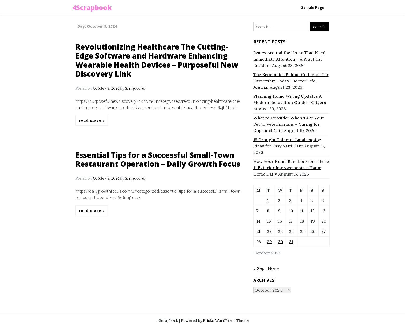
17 (290, 221)
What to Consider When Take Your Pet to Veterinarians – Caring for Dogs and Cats (288, 124)
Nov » (273, 268)
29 (269, 241)
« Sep (258, 268)
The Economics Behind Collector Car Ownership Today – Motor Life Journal (291, 81)
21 (258, 231)
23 (280, 231)
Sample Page (312, 7)
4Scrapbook (92, 7)
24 (291, 231)
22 (269, 231)
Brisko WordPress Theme (226, 320)
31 (291, 241)
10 (291, 210)
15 (269, 221)
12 (313, 210)
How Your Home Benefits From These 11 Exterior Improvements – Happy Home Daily (291, 168)
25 (302, 231)
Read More (91, 120)
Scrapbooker (135, 88)
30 (280, 241)
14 (258, 221)
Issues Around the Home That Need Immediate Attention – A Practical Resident (289, 59)
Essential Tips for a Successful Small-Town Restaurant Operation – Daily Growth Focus (157, 159)
